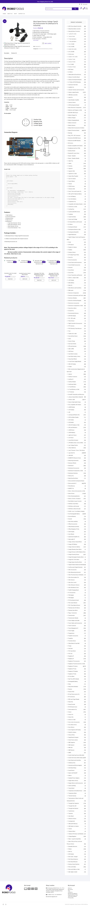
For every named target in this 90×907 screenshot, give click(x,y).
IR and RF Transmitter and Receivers (76, 394)
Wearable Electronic (72, 846)
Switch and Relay (72, 785)
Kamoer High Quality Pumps (74, 402)
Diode (69, 242)
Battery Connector (72, 122)
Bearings (70, 133)
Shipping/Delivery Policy (73, 895)
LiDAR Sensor (71, 430)
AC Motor (70, 72)
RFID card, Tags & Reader (73, 699)
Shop (15, 13)
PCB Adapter (71, 595)
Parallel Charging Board (73, 590)
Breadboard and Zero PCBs (74, 148)
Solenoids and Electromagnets (75, 765)
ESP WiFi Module (72, 315)
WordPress (86, 904)
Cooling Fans (71, 209)
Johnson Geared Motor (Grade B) (75, 397)
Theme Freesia (77, 904)
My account (85, 4)
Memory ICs (71, 475)
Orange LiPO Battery (72, 544)
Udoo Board (71, 816)
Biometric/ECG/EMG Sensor (74, 138)
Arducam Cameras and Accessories (76, 89)
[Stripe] (36, 888)
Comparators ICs (72, 201)
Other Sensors (71, 579)
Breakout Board (71, 150)
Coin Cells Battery (72, 199)
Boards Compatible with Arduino (75, 145)
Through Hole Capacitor (73, 803)
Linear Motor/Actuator (73, 440)
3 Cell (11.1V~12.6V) (72, 56)
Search (75, 8)
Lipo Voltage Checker (73, 445)
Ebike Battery (71, 282)
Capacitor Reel (71, 171)
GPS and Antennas (72, 346)
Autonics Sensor (72, 102)
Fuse (69, 331)
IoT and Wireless (72, 386)
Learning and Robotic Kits (74, 414)
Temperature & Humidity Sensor (75, 790)
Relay (69, 684)
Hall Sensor (70, 351)
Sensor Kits (70, 717)
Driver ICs (70, 257)
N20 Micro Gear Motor (73, 503)
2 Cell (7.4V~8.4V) (72, 49)
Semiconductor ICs (72, 709)
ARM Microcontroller (73, 94)
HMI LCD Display (72, 364)
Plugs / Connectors (72, 613)
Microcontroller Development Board (76, 480)
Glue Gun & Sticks (72, 343)
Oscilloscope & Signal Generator (75, 567)
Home (4, 13)
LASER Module (71, 407)
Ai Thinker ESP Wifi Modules (74, 82)
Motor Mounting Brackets (74, 496)
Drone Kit (70, 267)
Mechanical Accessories (73, 468)
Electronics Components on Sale (75, 305)
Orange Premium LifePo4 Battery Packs (77, 552)
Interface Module (72, 381)
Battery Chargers (72, 117)
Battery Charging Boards (73, 120)
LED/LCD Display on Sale (73, 425)
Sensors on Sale (72, 719)
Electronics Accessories (73, 303)
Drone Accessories (72, 259)
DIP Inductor (71, 244)
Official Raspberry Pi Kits (73, 529)
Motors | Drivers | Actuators (74, 498)
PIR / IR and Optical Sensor (74, 605)
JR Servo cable (71, 399)
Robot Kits (70, 701)
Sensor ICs (70, 714)
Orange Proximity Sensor (73, 554)
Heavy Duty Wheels (72, 359)
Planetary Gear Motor (73, 610)
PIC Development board (73, 600)
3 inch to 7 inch (71, 59)
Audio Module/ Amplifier (73, 100)
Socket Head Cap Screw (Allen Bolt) (76, 755)
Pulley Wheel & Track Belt (73, 643)
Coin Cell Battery (72, 196)
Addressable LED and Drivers (74, 74)
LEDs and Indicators (72, 427)
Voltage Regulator (72, 836)
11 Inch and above (72, 39)
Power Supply (71, 630)
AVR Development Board (73, 105)
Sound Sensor (71, 770)
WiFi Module (71, 854)
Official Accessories (72, 524)
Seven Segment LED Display (74, 729)
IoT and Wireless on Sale (73, 389)
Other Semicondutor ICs (73, 577)
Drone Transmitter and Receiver (75, 275)
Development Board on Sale (74, 229)
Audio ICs (70, 97)
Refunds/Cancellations (72, 893)
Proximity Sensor (72, 640)
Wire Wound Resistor (73, 861)
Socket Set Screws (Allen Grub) (75, 757)
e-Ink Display (71, 280)
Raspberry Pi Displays (73, 671)
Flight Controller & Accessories (75, 323)
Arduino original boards (73, 92)
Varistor (70, 828)
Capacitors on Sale (72, 173)
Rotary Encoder (71, 704)
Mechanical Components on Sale (75, 470)
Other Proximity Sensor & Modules (75, 574)
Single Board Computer (73, 737)
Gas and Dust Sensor (73, 336)
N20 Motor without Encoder (74, 508)
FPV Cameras (71, 326)
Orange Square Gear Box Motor (75, 562)
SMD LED (70, 747)
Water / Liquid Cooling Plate (74, 839)
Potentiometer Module (73, 618)
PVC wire (70, 653)
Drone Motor (71, 270)
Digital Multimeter (72, 234)
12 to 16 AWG (71, 44)
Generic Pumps (71, 341)
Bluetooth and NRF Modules (74, 140)
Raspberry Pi (71, 656)
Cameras (70, 166)
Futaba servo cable (72, 333)
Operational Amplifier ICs (73, 536)
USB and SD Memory (72, 823)
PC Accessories (71, 592)
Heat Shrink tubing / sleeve (74, 356)
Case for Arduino (72, 178)
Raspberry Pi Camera (72, 666)
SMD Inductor (71, 745)
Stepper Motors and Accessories (75, 783)
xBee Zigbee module (72, 871)
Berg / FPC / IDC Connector (74, 135)
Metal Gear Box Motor (73, 478)
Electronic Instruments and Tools (75, 295)
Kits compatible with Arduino (74, 404)
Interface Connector (72, 376)
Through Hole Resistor (73, 808)
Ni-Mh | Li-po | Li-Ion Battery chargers (76, 511)
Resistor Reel (71, 691)
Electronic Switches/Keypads (74, 300)
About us (9, 13)
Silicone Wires (71, 734)
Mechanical (70, 465)
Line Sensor (71, 437)
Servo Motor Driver (72, 724)
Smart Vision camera (73, 740)
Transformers (71, 811)
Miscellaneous (71, 486)
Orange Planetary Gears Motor (75, 549)
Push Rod (70, 648)
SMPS (69, 752)
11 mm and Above (72, 41)
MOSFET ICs (71, 488)
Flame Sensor (71, 320)
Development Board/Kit (73, 232)
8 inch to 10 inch (72, 66)
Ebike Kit (70, 285)
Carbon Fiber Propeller (73, 176)
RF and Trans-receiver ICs (73, 694)
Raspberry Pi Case (72, 668)
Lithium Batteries (72, 447)
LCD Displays (71, 409)
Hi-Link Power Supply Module (74, 361)
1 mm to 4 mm (71, 36)
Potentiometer (71, 615)
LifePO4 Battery (71, 432)
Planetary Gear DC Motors (74, 607)
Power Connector (72, 625)
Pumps (69, 646)
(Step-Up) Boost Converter (74, 31)
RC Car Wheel (71, 676)
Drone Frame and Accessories (75, 262)
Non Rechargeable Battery (74, 513)
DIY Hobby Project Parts (73, 254)
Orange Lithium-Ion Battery (74, 546)
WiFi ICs (70, 851)
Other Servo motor (72, 582)
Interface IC (70, 379)
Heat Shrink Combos (72, 353)
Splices (70, 775)
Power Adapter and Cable (73, 620)
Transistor (70, 813)
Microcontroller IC (72, 483)
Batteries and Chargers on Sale (75, 110)
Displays (70, 249)
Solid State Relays (72, 767)
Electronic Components (73, 293)
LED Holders (71, 419)
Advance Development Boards (75, 79)
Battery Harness (71, 125)
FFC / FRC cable (71, 318)
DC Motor (70, 224)
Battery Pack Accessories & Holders (76, 127)
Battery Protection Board (73, 130)
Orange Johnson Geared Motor (75, 541)
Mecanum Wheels (72, 463)
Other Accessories (72, 569)
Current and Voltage (72, 219)
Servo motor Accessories (74, 722)
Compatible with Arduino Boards (75, 204)
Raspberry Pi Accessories (74, 661)
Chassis (70, 183)
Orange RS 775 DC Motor (73, 559)
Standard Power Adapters (73, 778)
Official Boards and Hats (73, 526)
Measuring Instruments (73, 460)
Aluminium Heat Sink (73, 84)
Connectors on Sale (72, 206)
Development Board (72, 227)
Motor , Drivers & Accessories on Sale (76, 491)
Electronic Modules (72, 298)
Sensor (50, 48)
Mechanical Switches (73, 473)
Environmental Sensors (44, 48)
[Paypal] (32, 888)
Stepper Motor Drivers (73, 780)
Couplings (70, 214)
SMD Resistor (71, 750)
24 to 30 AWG (71, 51)
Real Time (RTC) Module (73, 679)
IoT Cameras (71, 392)
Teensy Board (71, 788)
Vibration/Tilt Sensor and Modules (75, 833)
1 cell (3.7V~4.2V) (72, 34)
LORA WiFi (70, 455)
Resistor (70, 689)
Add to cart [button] (25, 278)
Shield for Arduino (72, 732)
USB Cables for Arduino (73, 826)
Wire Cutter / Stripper (73, 856)
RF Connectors (71, 696)
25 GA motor (71, 54)
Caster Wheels (71, 181)
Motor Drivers (71, 493)
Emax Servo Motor (72, 308)
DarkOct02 (67, 904)
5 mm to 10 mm (71, 61)
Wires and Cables (72, 866)
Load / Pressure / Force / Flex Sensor (76, 450)
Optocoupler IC (71, 539)
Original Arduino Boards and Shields (76, 564)
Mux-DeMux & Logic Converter (75, 501)
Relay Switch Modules (73, 686)
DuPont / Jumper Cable (73, 277)
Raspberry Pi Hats (72, 673)
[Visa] (29, 888)
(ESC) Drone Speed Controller (74, 26)
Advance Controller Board (74, 77)
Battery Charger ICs (72, 115)
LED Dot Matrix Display (73, 417)
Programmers (71, 633)
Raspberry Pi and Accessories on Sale (76, 663)
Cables (69, 163)
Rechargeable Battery (73, 681)
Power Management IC (73, 628)
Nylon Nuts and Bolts (73, 521)
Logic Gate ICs (71, 452)
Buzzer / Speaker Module (73, 158)
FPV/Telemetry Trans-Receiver (75, 328)
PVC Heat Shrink (72, 651)
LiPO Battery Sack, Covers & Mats (75, 442)
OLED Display (71, 531)
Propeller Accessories (73, 635)
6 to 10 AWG (71, 64)
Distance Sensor (72, 252)
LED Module (71, 422)
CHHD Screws (71, 186)
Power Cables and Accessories (75, 623)
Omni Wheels (71, 534)
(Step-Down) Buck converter (74, 28)
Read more (10, 278)
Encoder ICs (71, 310)
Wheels (70, 849)
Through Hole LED (72, 806)
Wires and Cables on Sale (74, 869)
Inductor (70, 374)
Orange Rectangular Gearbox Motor (76, 557)
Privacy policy (71, 897)
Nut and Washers (72, 516)
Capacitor (70, 168)
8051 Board (70, 69)
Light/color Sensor (72, 435)
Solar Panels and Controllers (74, 760)
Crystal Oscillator (72, 216)
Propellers (70, 638)
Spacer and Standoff (72, 773)
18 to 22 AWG (71, 46)
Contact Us (21, 13)
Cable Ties (70, 161)
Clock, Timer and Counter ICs (74, 191)
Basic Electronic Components (74, 107)
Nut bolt (70, 519)
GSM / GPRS (71, 348)
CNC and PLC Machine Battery (75, 194)
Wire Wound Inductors (73, 859)
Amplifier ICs (71, 87)
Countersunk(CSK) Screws (74, 211)
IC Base (70, 366)
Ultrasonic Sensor (72, 818)
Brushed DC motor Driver (73, 153)
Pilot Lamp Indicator (72, 602)
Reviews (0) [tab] (14, 53)
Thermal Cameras (72, 795)
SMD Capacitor (71, 742)
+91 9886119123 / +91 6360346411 (54, 894)
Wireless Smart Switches (73, 864)
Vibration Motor (71, 831)
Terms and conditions (72, 896)
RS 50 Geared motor (72, 706)
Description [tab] (6, 53)
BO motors (70, 143)
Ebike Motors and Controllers (74, 287)
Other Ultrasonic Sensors (73, 585)
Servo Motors (71, 727)
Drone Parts (71, 272)
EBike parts (70, 290)
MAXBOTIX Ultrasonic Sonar (74, 458)
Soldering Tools (71, 762)
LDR (69, 412)
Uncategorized (71, 821)
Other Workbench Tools (73, 587)
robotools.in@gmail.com (52, 896)
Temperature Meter (72, 793)
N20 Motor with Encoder (73, 506)
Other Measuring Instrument (74, 572)
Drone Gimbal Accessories (74, 265)
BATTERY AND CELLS (73, 112)
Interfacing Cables (72, 384)
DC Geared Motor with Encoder (75, 221)
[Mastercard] (25, 888)
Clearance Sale (71, 188)
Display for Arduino (72, 247)
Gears (69, 338)
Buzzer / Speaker (72, 155)
